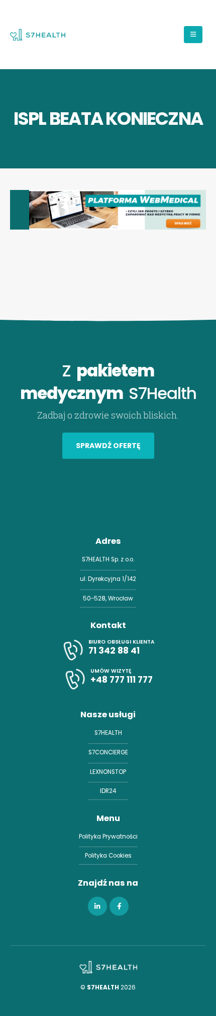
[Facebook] (119, 906)
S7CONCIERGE (108, 752)
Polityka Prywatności (108, 837)
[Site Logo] (37, 35)
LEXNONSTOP (108, 772)
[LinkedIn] (97, 906)
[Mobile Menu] (193, 34)
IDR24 (108, 791)
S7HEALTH (108, 733)
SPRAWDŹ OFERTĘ (108, 446)
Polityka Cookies (108, 856)
